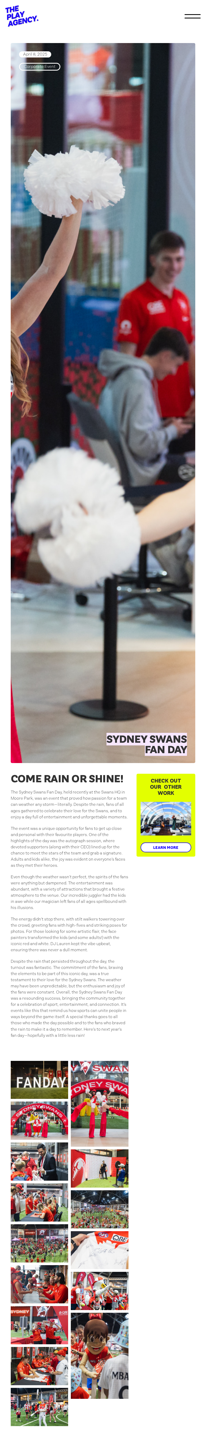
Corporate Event (40, 66)
